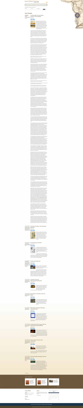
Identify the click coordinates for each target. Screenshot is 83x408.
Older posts (27, 373)
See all (58, 386)
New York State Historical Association (27, 341)
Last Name (32, 8)
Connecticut (26, 341)
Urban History (29, 265)
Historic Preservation (27, 227)
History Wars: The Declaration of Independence (55, 381)
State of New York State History (27, 261)
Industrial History (26, 263)
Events (27, 280)
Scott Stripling (29, 17)
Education (27, 226)
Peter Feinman (26, 17)
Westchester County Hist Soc (27, 230)
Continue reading (39, 257)
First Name (26, 8)
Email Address (38, 8)
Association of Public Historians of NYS (27, 340)
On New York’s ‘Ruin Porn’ (35, 261)
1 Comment (26, 326)
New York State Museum (27, 281)
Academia (27, 340)
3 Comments (26, 266)
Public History (26, 343)
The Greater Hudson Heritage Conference (38, 356)
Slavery (27, 282)
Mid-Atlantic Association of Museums (27, 309)
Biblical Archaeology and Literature (26, 15)
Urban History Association (40, 299)
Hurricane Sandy (27, 324)
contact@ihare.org (27, 399)
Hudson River (28, 227)
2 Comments (26, 18)
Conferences (28, 294)
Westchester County (28, 229)
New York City (27, 325)
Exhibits (29, 280)
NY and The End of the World (36, 242)
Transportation (26, 265)
